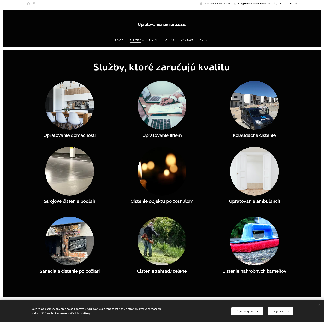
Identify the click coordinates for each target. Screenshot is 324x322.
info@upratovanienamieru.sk (254, 3)
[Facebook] (28, 4)
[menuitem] (121, 40)
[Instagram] (34, 4)
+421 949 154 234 (287, 3)
